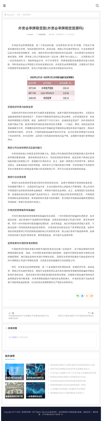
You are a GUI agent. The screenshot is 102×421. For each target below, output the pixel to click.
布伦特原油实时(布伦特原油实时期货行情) (68, 380)
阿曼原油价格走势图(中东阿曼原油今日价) (68, 376)
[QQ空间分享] (87, 296)
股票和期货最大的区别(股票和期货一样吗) (68, 384)
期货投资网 (26, 412)
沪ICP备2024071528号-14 (52, 414)
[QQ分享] (82, 296)
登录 (14, 337)
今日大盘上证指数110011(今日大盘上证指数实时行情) (73, 372)
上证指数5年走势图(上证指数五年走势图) (67, 388)
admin (30, 34)
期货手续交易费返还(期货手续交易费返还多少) (70, 368)
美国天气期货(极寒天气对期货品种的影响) (76, 315)
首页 (19, 14)
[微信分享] (78, 296)
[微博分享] (92, 296)
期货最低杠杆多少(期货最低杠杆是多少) (67, 392)
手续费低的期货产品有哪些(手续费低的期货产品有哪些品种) (28, 317)
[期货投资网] (51, 6)
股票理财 (42, 34)
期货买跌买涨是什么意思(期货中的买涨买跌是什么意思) (72, 366)
